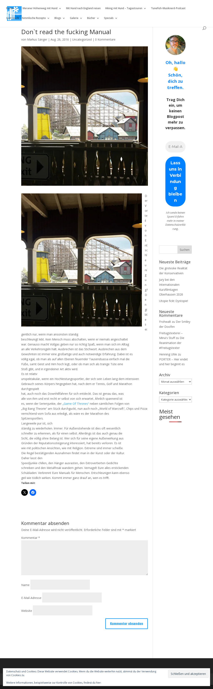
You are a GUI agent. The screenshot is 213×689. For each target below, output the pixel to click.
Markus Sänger (37, 39)
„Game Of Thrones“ (75, 404)
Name (25, 585)
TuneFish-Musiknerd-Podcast (168, 8)
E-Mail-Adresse (31, 598)
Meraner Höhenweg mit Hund (40, 8)
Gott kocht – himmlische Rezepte (26, 18)
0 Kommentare (105, 39)
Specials (109, 18)
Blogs (57, 18)
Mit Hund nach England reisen (83, 8)
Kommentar (30, 538)
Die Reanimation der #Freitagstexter (171, 343)
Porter (10, 8)
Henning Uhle (168, 354)
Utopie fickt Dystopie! (173, 301)
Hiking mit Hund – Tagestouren (123, 8)
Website (26, 611)
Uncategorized (82, 39)
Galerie (74, 18)
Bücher (91, 18)
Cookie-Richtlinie (111, 682)
